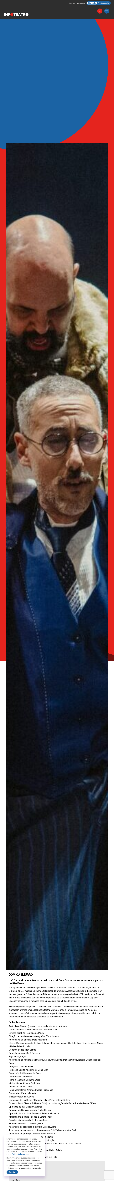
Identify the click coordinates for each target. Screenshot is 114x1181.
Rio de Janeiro (103, 3)
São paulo (92, 3)
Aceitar (12, 1172)
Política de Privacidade (20, 1154)
